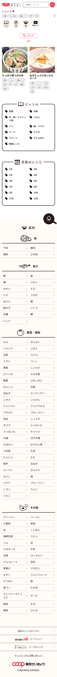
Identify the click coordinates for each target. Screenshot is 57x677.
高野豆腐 (8, 536)
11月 (11, 198)
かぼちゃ (8, 444)
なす (32, 457)
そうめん (8, 581)
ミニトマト (9, 406)
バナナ (6, 482)
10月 (36, 192)
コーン (34, 361)
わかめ (34, 587)
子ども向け (13, 16)
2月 (35, 169)
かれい (6, 288)
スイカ (34, 354)
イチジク (8, 348)
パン (11, 126)
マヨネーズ (9, 549)
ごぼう (34, 348)
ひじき (34, 610)
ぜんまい (35, 342)
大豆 (32, 450)
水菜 (5, 354)
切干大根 (35, 438)
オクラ (6, 425)
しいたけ (35, 367)
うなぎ (34, 295)
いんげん (35, 399)
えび (32, 288)
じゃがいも (36, 425)
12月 (36, 198)
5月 (10, 180)
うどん (34, 536)
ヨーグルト (36, 555)
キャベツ (35, 431)
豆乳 (32, 562)
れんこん (8, 386)
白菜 (32, 386)
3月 (10, 175)
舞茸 (5, 380)
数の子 (6, 307)
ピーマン (8, 470)
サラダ (37, 132)
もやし (6, 476)
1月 (10, 169)
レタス (6, 399)
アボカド (8, 412)
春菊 (5, 367)
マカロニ (35, 568)
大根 (5, 438)
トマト (6, 361)
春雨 (5, 610)
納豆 (5, 604)
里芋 (5, 463)
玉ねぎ (34, 463)
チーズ (34, 595)
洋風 (4, 16)
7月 (10, 186)
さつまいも (9, 431)
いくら (34, 307)
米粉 (32, 523)
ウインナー (9, 517)
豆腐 (5, 555)
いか (5, 295)
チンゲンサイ (37, 393)
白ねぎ (6, 393)
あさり (6, 301)
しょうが (35, 418)
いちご (6, 495)
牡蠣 (5, 314)
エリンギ (8, 374)
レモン (6, 489)
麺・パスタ (39, 126)
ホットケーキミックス (12, 595)
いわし (34, 282)
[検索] (52, 4)
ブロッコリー (37, 412)
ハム (5, 542)
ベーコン (35, 517)
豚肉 (32, 248)
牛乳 (32, 549)
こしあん (35, 530)
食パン (7, 587)
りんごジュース (38, 574)
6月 (35, 180)
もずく (6, 574)
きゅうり (35, 470)
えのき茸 (35, 374)
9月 (37, 16)
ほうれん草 (36, 444)
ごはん (37, 117)
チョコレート (10, 562)
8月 (31, 16)
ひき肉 (34, 254)
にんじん (8, 457)
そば (32, 604)
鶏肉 (5, 254)
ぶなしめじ (36, 380)
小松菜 (6, 450)
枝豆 (5, 418)
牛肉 (5, 248)
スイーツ (13, 137)
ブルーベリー (37, 482)
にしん (6, 320)
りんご (34, 489)
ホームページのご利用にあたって (28, 655)
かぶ (5, 342)
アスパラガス (37, 406)
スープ (12, 132)
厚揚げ (6, 568)
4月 (35, 175)
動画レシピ (23, 16)
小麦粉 (6, 523)
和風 (11, 111)
